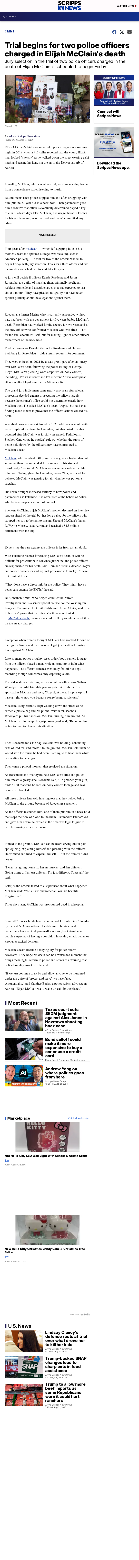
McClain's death (18, 618)
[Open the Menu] (6, 6)
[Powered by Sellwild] (85, 1314)
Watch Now (126, 6)
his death (31, 248)
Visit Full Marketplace (79, 1118)
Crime (10, 31)
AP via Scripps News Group (25, 136)
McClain (10, 458)
